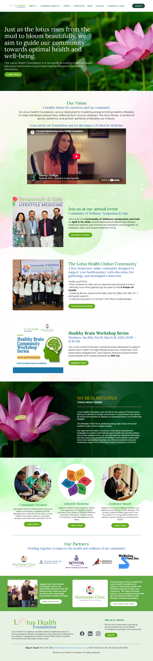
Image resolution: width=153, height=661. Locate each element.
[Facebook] (82, 634)
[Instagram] (98, 634)
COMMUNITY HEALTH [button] (49, 6)
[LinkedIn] (90, 634)
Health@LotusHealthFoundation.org (71, 648)
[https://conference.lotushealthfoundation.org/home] (17, 6)
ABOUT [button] (32, 6)
